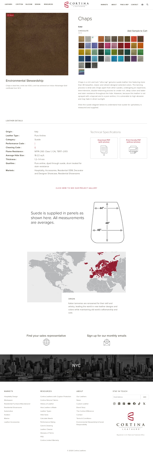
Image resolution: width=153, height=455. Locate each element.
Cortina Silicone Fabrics (49, 400)
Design (37, 4)
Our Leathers (81, 397)
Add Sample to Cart (137, 31)
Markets (104, 5)
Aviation (7, 415)
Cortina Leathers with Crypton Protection (55, 397)
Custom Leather (82, 404)
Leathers (8, 4)
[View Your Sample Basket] (142, 4)
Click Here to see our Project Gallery (76, 188)
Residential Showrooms (13, 407)
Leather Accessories (12, 422)
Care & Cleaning (46, 426)
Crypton (19, 4)
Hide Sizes (44, 415)
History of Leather (47, 404)
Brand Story (80, 407)
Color (80, 27)
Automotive (8, 411)
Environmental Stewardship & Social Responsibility (90, 423)
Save (11, 15)
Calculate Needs (46, 418)
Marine (6, 418)
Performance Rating (47, 422)
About (114, 5)
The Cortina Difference (85, 411)
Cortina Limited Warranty (49, 440)
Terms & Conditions (83, 418)
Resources (48, 4)
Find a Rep (124, 5)
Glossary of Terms (47, 433)
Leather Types (45, 411)
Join (144, 397)
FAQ (42, 437)
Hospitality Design (11, 397)
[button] (81, 39)
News (78, 400)
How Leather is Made (48, 407)
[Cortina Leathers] (76, 4)
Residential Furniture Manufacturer (17, 404)
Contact (134, 5)
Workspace (8, 400)
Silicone (29, 4)
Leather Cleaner (46, 429)
